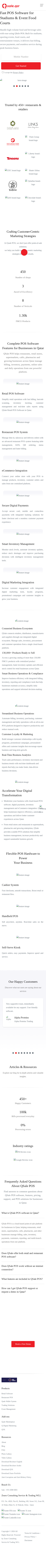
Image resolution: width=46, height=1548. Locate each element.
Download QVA (7, 1469)
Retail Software (7, 1394)
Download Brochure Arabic (11, 1466)
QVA (3, 1430)
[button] (14, 86)
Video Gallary (7, 1458)
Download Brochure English (12, 1462)
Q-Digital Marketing (9, 1426)
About (4, 1442)
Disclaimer (28, 1540)
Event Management (8, 1409)
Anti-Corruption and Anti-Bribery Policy (16, 1477)
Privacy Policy (18, 73)
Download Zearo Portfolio (11, 1473)
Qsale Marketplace (8, 1422)
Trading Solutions (8, 1405)
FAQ (3, 1450)
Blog (3, 1446)
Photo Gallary (7, 1454)
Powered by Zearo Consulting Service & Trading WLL (11, 1538)
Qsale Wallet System (9, 1401)
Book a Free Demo (23, 1344)
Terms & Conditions (32, 1533)
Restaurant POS (7, 1397)
